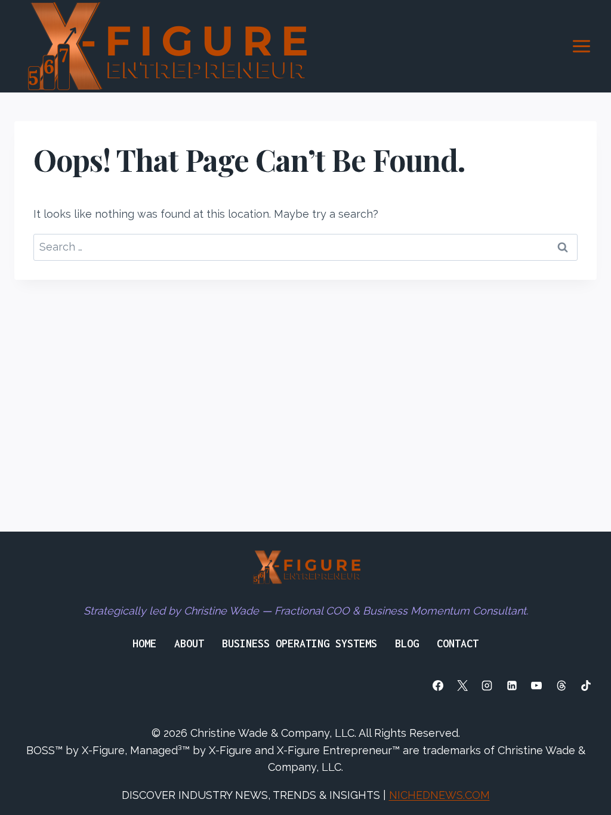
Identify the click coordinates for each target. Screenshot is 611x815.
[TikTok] (586, 685)
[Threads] (561, 685)
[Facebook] (438, 685)
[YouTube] (536, 685)
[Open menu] (581, 46)
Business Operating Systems (299, 643)
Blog (407, 643)
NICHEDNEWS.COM (439, 795)
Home (144, 643)
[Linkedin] (512, 685)
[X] (462, 685)
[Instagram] (487, 685)
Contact (458, 643)
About (189, 643)
